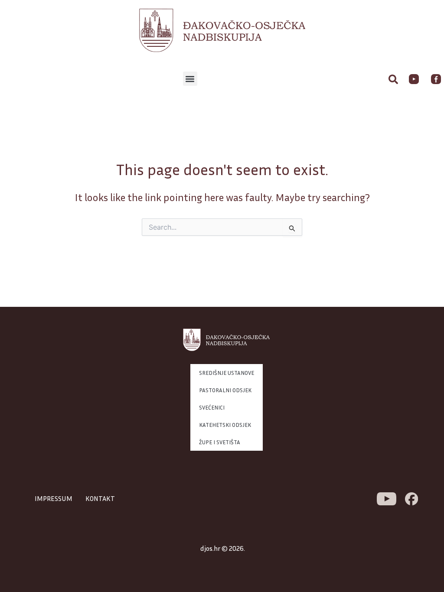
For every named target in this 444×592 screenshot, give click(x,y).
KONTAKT (100, 498)
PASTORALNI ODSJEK (225, 390)
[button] (190, 79)
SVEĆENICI (212, 407)
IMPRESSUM (53, 498)
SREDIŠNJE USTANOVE (226, 372)
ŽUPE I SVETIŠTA (219, 442)
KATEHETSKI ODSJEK (225, 424)
